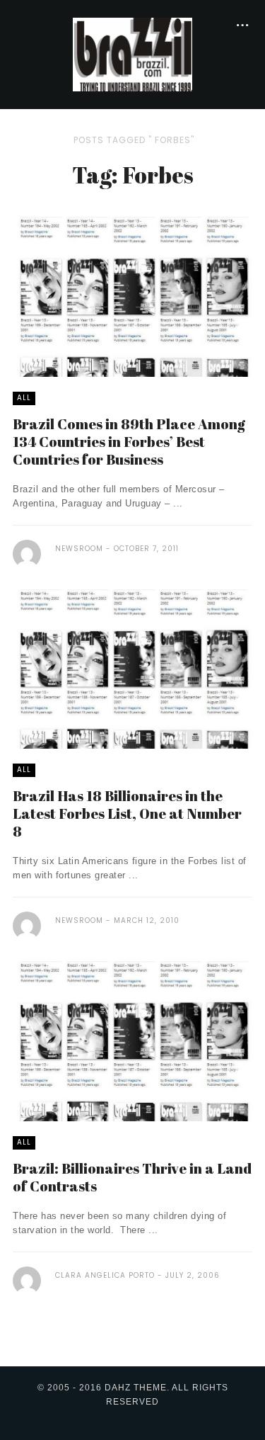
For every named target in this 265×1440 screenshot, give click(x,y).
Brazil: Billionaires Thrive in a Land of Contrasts (132, 1177)
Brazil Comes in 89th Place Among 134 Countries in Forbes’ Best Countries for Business (129, 441)
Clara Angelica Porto (105, 1275)
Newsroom (79, 548)
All (24, 397)
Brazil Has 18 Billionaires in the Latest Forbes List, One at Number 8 (127, 813)
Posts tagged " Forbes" (133, 140)
